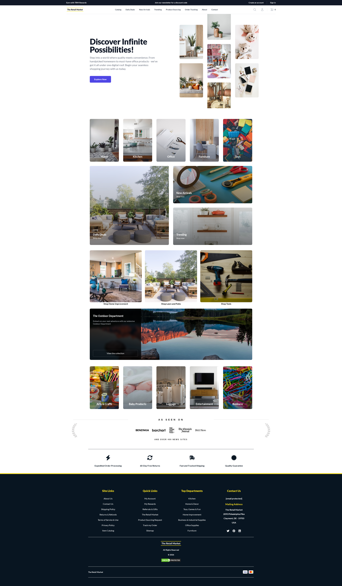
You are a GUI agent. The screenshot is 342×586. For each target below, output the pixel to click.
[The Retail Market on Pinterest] (234, 531)
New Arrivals (144, 9)
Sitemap (150, 530)
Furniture (192, 530)
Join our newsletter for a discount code (171, 2)
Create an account (256, 2)
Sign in (273, 2)
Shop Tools (226, 303)
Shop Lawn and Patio (171, 303)
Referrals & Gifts (150, 509)
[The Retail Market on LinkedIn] (239, 531)
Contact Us (108, 504)
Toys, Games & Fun (192, 509)
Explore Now (100, 79)
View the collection (115, 353)
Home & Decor (192, 504)
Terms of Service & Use (108, 520)
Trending (158, 9)
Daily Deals (130, 9)
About (204, 9)
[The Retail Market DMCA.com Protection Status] (171, 560)
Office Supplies (192, 525)
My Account (150, 498)
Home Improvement (192, 514)
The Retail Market (150, 514)
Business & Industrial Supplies (192, 520)
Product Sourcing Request (150, 520)
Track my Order (150, 525)
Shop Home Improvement (116, 303)
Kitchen (192, 498)
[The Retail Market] (171, 543)
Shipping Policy (108, 509)
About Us (108, 498)
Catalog (118, 9)
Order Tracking (191, 9)
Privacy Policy (108, 525)
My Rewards (150, 504)
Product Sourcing (173, 9)
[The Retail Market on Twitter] (228, 531)
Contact (214, 9)
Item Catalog (108, 530)
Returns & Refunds (108, 514)
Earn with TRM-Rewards (76, 2)
